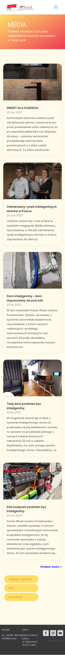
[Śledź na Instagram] (53, 633)
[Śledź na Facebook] (46, 633)
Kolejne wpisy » (51, 566)
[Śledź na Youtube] (60, 633)
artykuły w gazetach (20, 579)
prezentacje (15, 597)
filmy (11, 588)
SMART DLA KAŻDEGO (22, 108)
